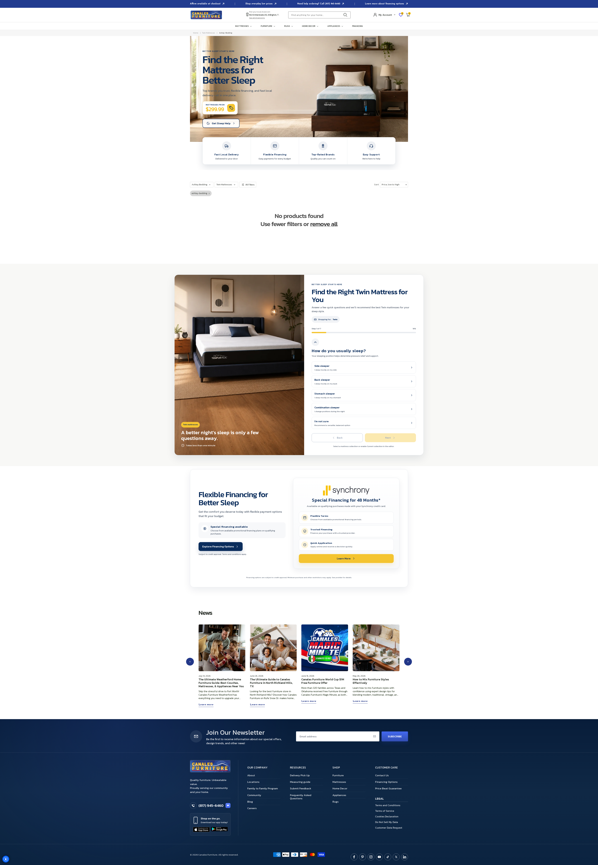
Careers (252, 808)
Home (195, 32)
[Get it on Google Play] (219, 829)
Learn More (344, 558)
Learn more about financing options (385, 4)
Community (254, 795)
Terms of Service (384, 811)
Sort (376, 185)
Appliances (339, 795)
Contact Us (382, 775)
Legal (379, 799)
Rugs (335, 802)
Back (340, 438)
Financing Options (386, 782)
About (251, 775)
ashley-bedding (225, 32)
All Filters (249, 184)
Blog (250, 802)
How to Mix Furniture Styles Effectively (371, 681)
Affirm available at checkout (205, 4)
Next (388, 438)
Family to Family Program (262, 788)
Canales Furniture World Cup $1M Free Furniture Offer (322, 681)
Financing (357, 26)
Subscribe (395, 736)
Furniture (338, 775)
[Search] (346, 15)
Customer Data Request (388, 828)
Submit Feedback (300, 788)
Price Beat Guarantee (388, 788)
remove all (324, 224)
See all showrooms (257, 18)
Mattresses (339, 782)
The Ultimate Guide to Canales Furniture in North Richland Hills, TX (271, 683)
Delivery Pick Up (300, 775)
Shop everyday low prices (259, 4)
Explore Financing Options (218, 546)
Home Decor (339, 788)
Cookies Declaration (386, 816)
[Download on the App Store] (201, 829)
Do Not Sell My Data (386, 822)
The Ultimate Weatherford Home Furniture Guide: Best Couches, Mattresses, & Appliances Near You (221, 683)
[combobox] (319, 15)
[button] (244, 26)
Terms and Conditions (387, 805)
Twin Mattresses (208, 32)
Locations (253, 782)
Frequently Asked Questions (300, 796)
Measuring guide (300, 782)
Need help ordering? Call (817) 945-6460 (319, 4)
